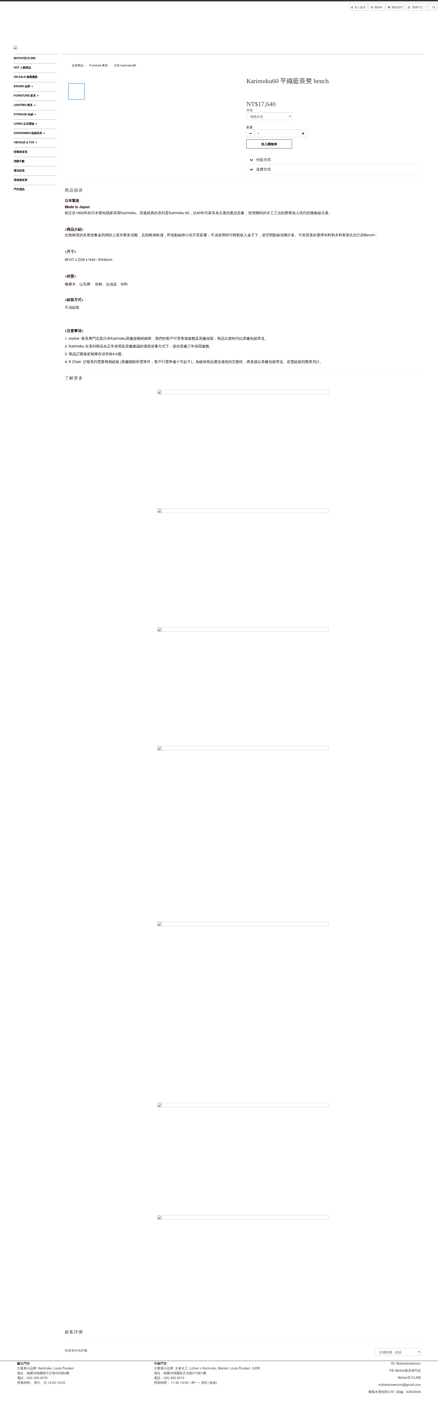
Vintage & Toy (24, 142)
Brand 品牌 (22, 86)
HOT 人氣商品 (22, 67)
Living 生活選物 (24, 123)
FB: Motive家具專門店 (405, 1370)
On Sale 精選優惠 (25, 77)
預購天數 (19, 161)
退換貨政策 (20, 180)
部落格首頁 (20, 152)
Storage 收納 (24, 114)
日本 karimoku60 (125, 65)
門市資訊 (19, 189)
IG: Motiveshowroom (406, 1363)
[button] (333, 160)
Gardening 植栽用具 (28, 133)
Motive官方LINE (25, 58)
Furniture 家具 (25, 95)
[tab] (333, 160)
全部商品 (77, 65)
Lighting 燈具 (23, 105)
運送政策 (19, 170)
